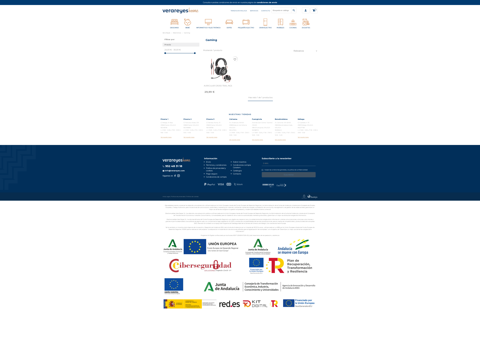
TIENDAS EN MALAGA (239, 11)
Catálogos (237, 171)
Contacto (237, 174)
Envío (208, 162)
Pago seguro (211, 174)
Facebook (175, 175)
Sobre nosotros (239, 162)
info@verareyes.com (173, 171)
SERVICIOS (254, 11)
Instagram (178, 175)
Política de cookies (192, 196)
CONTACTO (265, 11)
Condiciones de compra (216, 177)
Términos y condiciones (216, 165)
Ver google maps (166, 137)
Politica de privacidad (178, 196)
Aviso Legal (166, 196)
